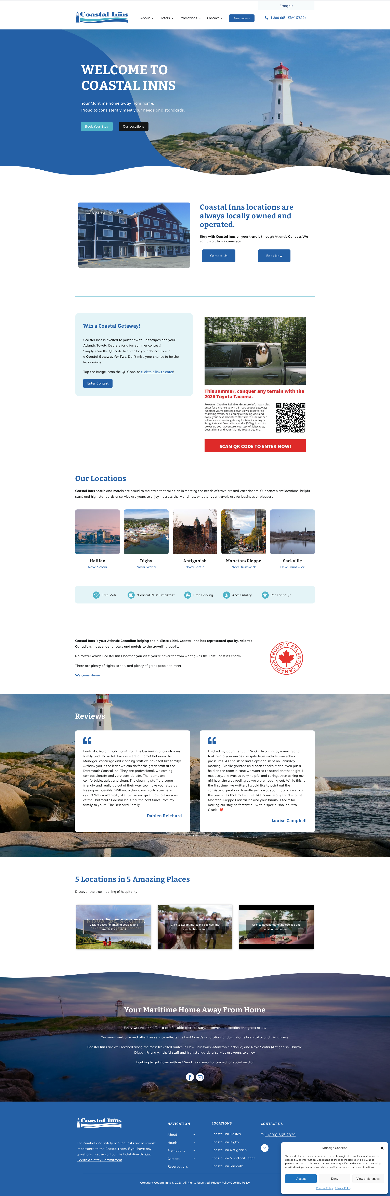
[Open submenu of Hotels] (194, 1143)
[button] (382, 1148)
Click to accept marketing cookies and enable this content (114, 927)
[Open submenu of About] (194, 1135)
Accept (301, 1178)
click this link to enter (157, 372)
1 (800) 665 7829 (280, 1134)
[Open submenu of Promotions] (194, 1151)
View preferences (368, 1178)
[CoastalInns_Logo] (102, 13)
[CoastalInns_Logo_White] (99, 1119)
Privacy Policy (343, 1188)
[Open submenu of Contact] (194, 1159)
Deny (334, 1178)
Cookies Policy (324, 1188)
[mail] (200, 1077)
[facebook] (190, 1077)
